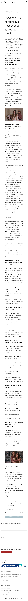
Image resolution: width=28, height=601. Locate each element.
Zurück (7, 512)
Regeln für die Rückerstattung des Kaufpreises (10, 576)
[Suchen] (5, 2)
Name (2, 527)
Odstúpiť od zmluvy (4, 580)
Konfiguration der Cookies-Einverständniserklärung (11, 574)
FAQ (1, 583)
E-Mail (2, 532)
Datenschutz (3, 572)
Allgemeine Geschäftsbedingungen (7, 571)
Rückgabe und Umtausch (6, 588)
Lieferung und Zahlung (5, 585)
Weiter (21, 512)
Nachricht (3, 537)
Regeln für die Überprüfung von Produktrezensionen (11, 590)
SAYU (14, 2)
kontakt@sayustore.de (5, 560)
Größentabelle (3, 587)
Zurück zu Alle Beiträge (14, 516)
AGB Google (3, 577)
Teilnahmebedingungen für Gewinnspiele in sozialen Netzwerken (13, 591)
